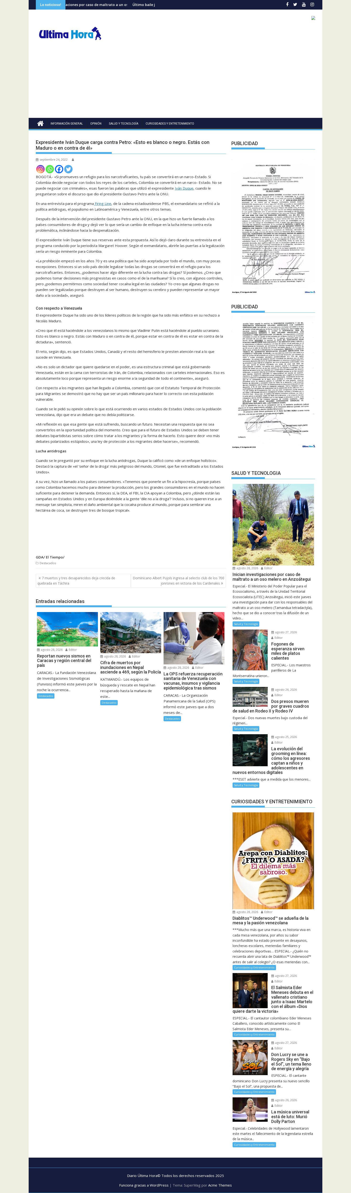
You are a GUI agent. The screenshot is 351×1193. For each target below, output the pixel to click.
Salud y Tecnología (123, 123)
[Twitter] (68, 169)
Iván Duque (184, 188)
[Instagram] (40, 169)
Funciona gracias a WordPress (144, 1185)
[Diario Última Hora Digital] (40, 123)
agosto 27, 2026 (285, 632)
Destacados (48, 563)
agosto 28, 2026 (51, 650)
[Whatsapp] (50, 169)
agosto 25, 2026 (285, 737)
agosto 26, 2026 (285, 690)
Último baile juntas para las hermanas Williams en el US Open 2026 (141, 4)
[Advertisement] (175, 82)
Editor (72, 650)
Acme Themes (220, 1185)
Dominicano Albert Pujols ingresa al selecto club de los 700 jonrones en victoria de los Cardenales (178, 581)
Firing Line (102, 203)
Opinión (95, 123)
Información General (67, 123)
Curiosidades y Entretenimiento (170, 123)
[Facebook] (59, 169)
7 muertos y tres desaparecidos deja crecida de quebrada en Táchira (76, 581)
